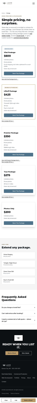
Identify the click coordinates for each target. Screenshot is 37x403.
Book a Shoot (12, 353)
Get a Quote (25, 353)
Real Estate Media (7, 374)
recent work (20, 36)
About (29, 378)
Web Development (7, 378)
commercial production (21, 38)
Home (3, 13)
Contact (4, 381)
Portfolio (16, 378)
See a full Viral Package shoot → (10, 79)
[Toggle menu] (33, 3)
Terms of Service (14, 393)
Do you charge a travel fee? (18, 307)
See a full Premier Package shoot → (11, 160)
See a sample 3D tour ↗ (8, 121)
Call (16, 400)
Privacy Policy (5, 393)
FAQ (34, 378)
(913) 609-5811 (16, 368)
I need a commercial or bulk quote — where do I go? (18, 320)
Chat (6, 400)
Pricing (23, 378)
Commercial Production (20, 374)
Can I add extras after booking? (18, 313)
